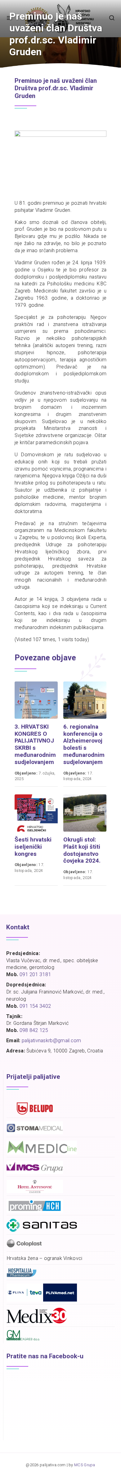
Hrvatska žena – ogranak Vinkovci (45, 1258)
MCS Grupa (84, 1465)
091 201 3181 (35, 974)
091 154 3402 (35, 1006)
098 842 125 (34, 1030)
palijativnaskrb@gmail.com (51, 1040)
